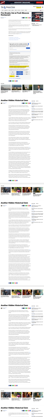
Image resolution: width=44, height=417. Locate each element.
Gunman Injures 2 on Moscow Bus (13, 37)
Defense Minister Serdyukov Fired (13, 39)
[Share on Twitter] (23, 17)
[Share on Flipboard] (28, 17)
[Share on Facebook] (22, 17)
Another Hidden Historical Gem (14, 100)
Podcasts (22, 10)
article (29, 147)
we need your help (17, 64)
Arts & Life (18, 10)
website (21, 33)
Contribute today (39, 7)
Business (12, 10)
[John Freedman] (1, 103)
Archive (26, 10)
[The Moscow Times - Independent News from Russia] (8, 7)
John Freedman (5, 205)
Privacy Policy (15, 49)
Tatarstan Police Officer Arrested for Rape (14, 38)
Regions (9, 10)
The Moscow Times (4, 17)
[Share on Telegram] (25, 17)
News (2, 10)
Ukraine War (6, 10)
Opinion (16, 10)
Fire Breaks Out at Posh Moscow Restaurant (15, 14)
